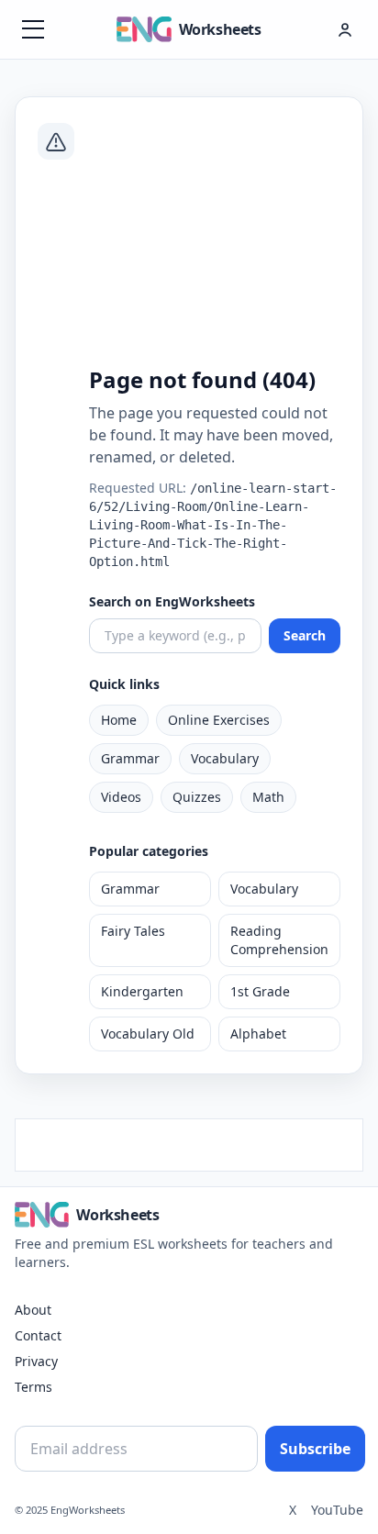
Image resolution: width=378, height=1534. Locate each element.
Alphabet (258, 1033)
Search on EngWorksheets (172, 601)
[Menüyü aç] (33, 29)
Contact (38, 1335)
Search (305, 635)
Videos (121, 797)
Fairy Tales (133, 930)
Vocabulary (225, 758)
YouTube (337, 1509)
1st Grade (260, 991)
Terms (33, 1386)
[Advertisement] (214, 241)
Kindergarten (142, 991)
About (33, 1309)
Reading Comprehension (279, 940)
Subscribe (315, 1449)
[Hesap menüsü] (345, 29)
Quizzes (196, 797)
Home (119, 719)
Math (268, 797)
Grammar (130, 758)
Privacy (36, 1361)
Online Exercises (219, 719)
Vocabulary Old (148, 1033)
